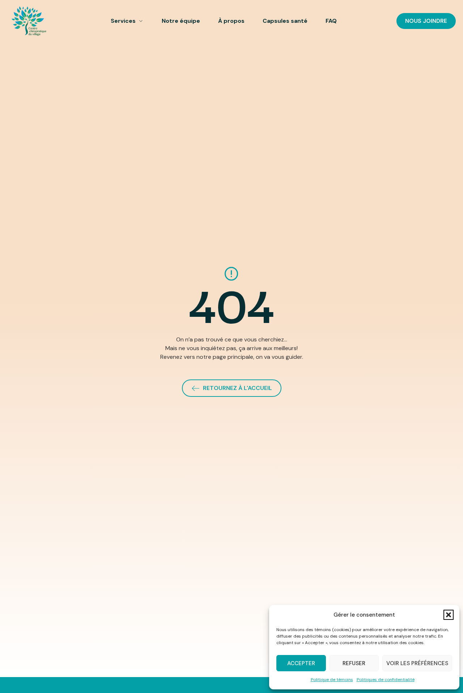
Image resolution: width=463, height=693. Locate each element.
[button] (448, 614)
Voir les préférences (417, 663)
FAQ (331, 21)
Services (123, 21)
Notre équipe (181, 21)
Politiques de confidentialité (386, 679)
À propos (231, 21)
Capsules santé (285, 21)
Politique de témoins (332, 679)
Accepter (301, 663)
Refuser (354, 663)
